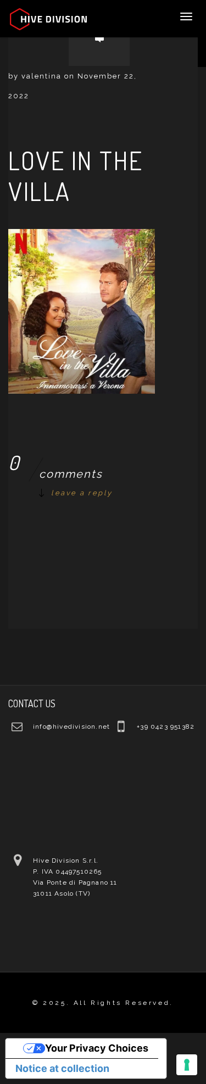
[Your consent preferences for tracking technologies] (186, 1064)
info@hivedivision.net (71, 726)
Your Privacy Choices (96, 1048)
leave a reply (82, 493)
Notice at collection (62, 1068)
